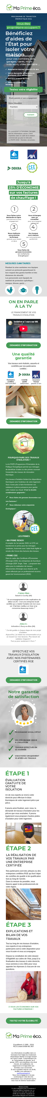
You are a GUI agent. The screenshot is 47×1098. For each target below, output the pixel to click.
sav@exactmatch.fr (23, 1073)
